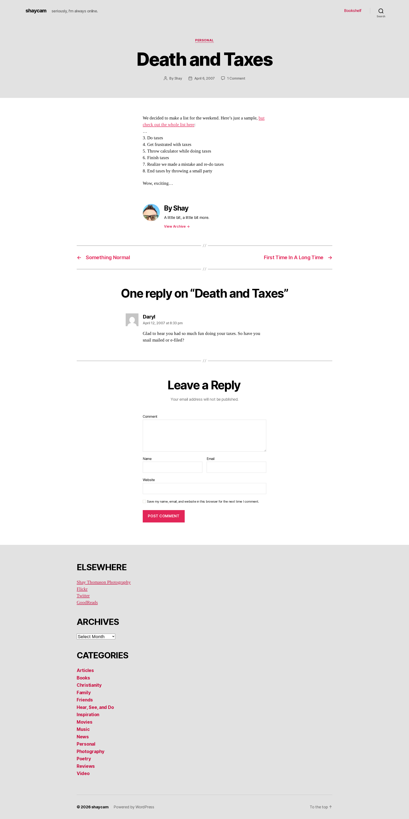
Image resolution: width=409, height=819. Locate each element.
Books (83, 678)
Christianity (89, 685)
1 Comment (236, 78)
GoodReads (87, 602)
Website (149, 480)
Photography (90, 751)
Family (84, 692)
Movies (84, 722)
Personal (204, 40)
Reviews (86, 766)
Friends (85, 700)
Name (147, 459)
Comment (150, 417)
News (83, 736)
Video (83, 773)
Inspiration (88, 714)
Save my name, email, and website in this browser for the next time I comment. (203, 501)
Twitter (83, 596)
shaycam (36, 10)
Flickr (82, 589)
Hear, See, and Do (95, 707)
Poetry (84, 758)
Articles (85, 670)
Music (83, 729)
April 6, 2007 (204, 78)
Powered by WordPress (134, 807)
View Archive (177, 226)
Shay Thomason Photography (104, 582)
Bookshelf (352, 10)
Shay (178, 78)
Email (211, 459)
